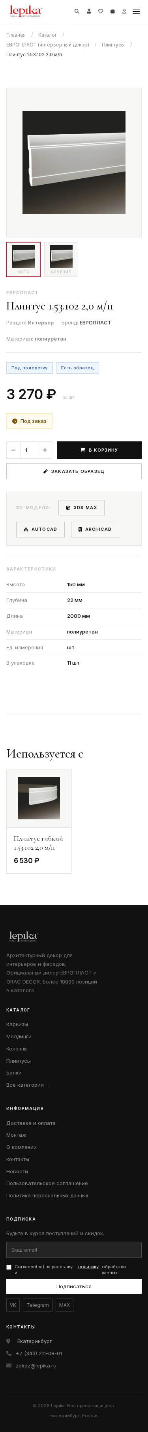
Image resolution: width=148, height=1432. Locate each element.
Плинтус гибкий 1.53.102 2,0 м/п (38, 843)
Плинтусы (113, 45)
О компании (21, 1147)
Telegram (37, 1305)
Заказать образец (78, 471)
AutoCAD (44, 529)
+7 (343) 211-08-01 (39, 1353)
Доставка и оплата (31, 1123)
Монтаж (16, 1135)
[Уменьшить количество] (13, 450)
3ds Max (85, 507)
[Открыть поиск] (76, 11)
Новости (17, 1171)
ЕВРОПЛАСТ (95, 322)
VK (13, 1305)
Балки (14, 1072)
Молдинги (19, 1036)
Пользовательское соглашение (47, 1183)
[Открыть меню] (136, 11)
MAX (64, 1305)
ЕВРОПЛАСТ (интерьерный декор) (47, 45)
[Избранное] (100, 11)
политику (88, 1266)
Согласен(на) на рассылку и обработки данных (70, 1269)
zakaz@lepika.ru (36, 1365)
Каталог (47, 35)
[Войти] (124, 11)
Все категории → (28, 1085)
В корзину (103, 450)
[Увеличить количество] (45, 450)
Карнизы (17, 1024)
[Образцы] (88, 11)
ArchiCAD (98, 529)
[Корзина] (112, 11)
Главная (16, 35)
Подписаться (74, 1286)
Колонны (17, 1048)
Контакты (17, 1159)
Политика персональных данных (47, 1195)
